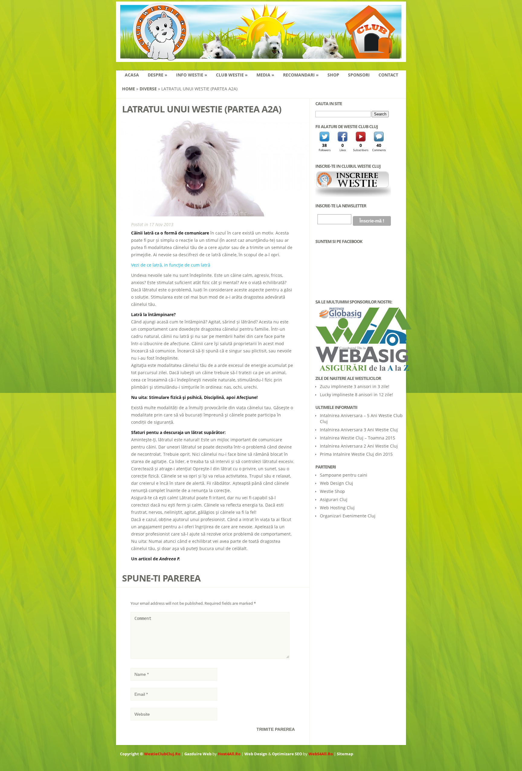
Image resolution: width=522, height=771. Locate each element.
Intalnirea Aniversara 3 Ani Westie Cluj (359, 429)
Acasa (132, 75)
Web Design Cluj (336, 483)
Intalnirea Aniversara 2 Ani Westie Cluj (359, 446)
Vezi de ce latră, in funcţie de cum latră (170, 265)
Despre (157, 75)
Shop (333, 75)
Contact (388, 75)
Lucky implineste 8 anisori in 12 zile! (356, 394)
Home (128, 89)
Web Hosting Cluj (337, 507)
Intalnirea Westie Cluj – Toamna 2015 (357, 438)
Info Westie (191, 75)
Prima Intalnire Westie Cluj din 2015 (356, 454)
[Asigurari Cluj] (359, 339)
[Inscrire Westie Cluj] (353, 195)
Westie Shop (332, 491)
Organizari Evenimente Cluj (347, 516)
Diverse (148, 89)
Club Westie (232, 75)
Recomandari (301, 75)
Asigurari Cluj (333, 499)
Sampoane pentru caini (343, 475)
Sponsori (359, 75)
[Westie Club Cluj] (261, 58)
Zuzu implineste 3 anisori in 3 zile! (354, 386)
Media (265, 75)
